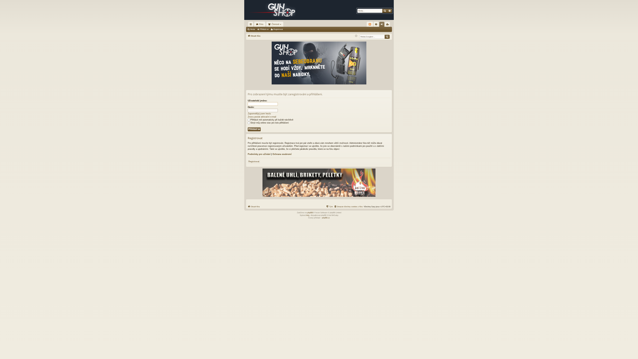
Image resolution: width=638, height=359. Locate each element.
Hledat (252, 29)
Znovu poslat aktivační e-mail (262, 117)
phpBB (310, 213)
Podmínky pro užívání (259, 154)
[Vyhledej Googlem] (387, 37)
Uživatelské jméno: (257, 100)
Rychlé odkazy (251, 25)
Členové (275, 24)
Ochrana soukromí (282, 154)
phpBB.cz (326, 218)
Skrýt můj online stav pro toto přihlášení (269, 122)
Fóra (261, 24)
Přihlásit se (264, 29)
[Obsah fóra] (272, 10)
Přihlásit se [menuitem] (382, 25)
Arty (308, 215)
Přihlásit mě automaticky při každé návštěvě (271, 120)
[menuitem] (376, 24)
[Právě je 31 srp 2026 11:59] (356, 36)
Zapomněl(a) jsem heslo (259, 113)
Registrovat (278, 29)
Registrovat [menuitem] (388, 25)
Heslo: (251, 107)
